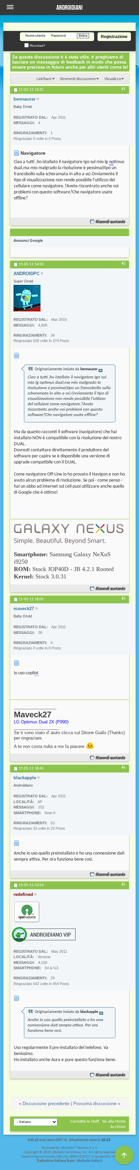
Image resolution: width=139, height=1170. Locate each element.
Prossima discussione (94, 1103)
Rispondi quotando (111, 222)
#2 (123, 264)
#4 (123, 768)
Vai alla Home (114, 1121)
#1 (123, 89)
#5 (123, 884)
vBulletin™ (68, 1148)
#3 (123, 599)
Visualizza (112, 79)
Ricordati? (37, 45)
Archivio (118, 1127)
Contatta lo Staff (85, 1121)
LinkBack (44, 79)
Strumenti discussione (78, 79)
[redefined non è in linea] (26, 912)
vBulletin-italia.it (89, 1161)
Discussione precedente (46, 1103)
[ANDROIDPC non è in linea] (26, 298)
